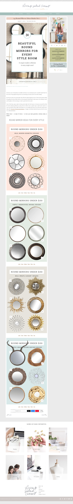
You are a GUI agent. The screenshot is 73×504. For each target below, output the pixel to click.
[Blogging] (15, 439)
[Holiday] (58, 439)
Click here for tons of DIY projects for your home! (17, 86)
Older (10, 415)
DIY (14, 13)
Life (35, 13)
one (19, 192)
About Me (58, 49)
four (29, 192)
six (34, 192)
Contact (58, 56)
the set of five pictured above (17, 109)
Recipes (21, 13)
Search (58, 13)
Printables (42, 13)
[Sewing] (58, 467)
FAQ (58, 53)
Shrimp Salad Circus (6, 498)
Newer (43, 415)
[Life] (15, 467)
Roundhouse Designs (17, 498)
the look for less (31, 21)
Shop (50, 13)
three (25, 192)
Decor (28, 13)
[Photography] (36, 467)
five (31, 192)
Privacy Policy (42, 494)
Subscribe (58, 59)
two (22, 192)
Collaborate (41, 491)
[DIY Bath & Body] (36, 439)
